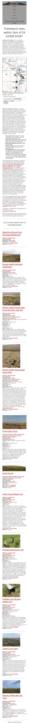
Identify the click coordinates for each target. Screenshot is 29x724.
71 (14, 616)
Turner (8, 164)
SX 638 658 (10, 478)
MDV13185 (8, 554)
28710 (13, 703)
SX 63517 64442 (11, 436)
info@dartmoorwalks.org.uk (9, 211)
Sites (14, 12)
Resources (14, 18)
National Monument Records (12, 166)
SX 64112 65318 (11, 375)
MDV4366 (7, 653)
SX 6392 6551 (10, 497)
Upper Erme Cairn (10, 648)
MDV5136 (7, 376)
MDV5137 (7, 314)
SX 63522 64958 (11, 651)
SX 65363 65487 (11, 701)
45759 (13, 555)
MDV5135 (7, 271)
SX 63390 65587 (11, 553)
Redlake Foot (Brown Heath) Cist (11, 600)
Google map (8, 205)
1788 (13, 378)
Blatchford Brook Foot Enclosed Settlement (12, 233)
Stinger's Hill (9, 556)
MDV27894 (8, 239)
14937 (13, 481)
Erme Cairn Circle (9, 431)
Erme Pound (7, 473)
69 (13, 616)
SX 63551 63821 (11, 238)
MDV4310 (7, 438)
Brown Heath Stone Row (12, 380)
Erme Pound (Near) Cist (12, 494)
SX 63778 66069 (11, 604)
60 (11, 616)
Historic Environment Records (11, 167)
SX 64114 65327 (11, 313)
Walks (14, 9)
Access (14, 15)
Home (14, 6)
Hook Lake (17, 317)
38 (11, 276)
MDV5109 (7, 480)
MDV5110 (13, 485)
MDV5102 (7, 606)
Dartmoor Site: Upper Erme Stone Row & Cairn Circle (13, 435)
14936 (13, 272)
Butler (12, 164)
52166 (13, 315)
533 (13, 439)
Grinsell (4, 164)
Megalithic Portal (11, 165)
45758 (13, 499)
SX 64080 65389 (11, 270)
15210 (13, 654)
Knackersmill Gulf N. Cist (13, 549)
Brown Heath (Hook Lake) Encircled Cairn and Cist (13, 308)
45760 (13, 607)
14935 (13, 240)
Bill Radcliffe (17, 164)
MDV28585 (8, 498)
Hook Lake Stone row (11, 318)
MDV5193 (7, 702)
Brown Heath (9, 608)
